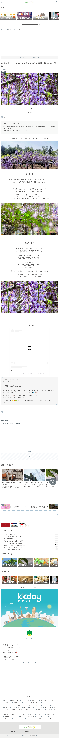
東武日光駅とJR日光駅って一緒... (14, 547)
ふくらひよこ (29, 638)
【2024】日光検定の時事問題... (13, 537)
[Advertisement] (29, 44)
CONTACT (12, 732)
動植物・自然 (11, 423)
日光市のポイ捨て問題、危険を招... (14, 549)
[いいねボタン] (2, 117)
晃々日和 (5, 420)
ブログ (4, 423)
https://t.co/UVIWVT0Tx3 (26, 395)
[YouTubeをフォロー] (31, 663)
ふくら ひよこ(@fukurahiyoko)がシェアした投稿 (29, 373)
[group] (8, 16)
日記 (18, 423)
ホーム (6, 732)
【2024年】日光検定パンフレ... (13, 543)
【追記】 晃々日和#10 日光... (12, 535)
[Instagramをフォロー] (28, 663)
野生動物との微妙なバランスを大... (14, 545)
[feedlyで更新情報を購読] (33, 663)
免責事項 (27, 732)
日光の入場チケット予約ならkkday (30, 24)
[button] (56, 16)
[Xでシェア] (28, 108)
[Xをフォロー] (26, 663)
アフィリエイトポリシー (49, 732)
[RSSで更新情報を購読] (35, 663)
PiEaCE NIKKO (9, 539)
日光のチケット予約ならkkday (29, 587)
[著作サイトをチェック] (23, 663)
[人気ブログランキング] (14, 526)
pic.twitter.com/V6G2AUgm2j (13, 397)
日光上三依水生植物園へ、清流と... (14, 541)
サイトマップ (20, 732)
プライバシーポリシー (36, 732)
